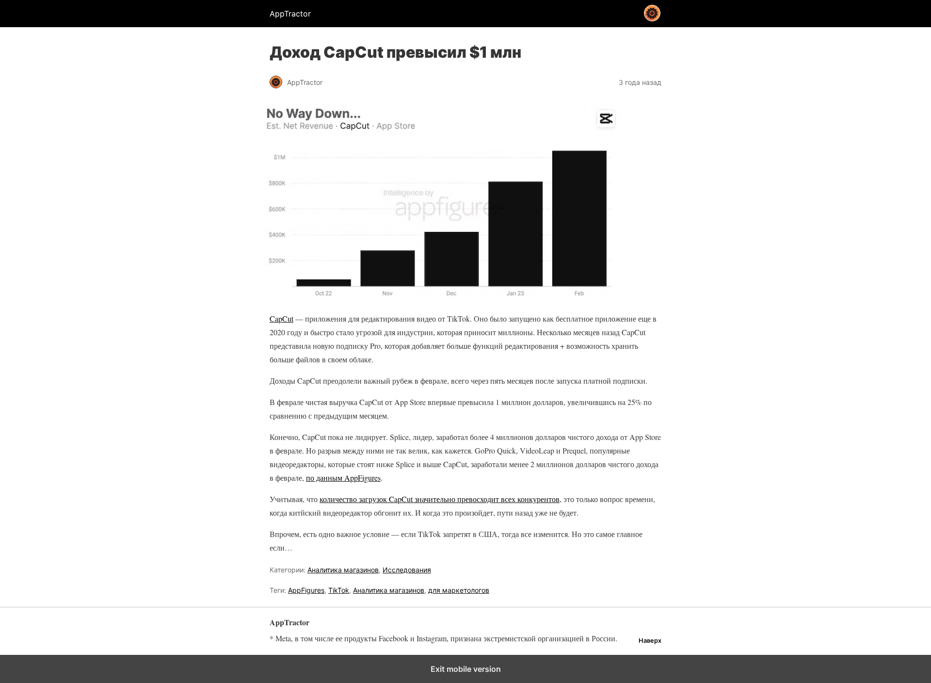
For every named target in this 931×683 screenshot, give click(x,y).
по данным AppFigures (343, 477)
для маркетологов (458, 590)
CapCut (281, 318)
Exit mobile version (466, 669)
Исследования (407, 570)
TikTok (338, 590)
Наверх (650, 640)
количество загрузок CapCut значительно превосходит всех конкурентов (440, 499)
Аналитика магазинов (343, 570)
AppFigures (306, 590)
